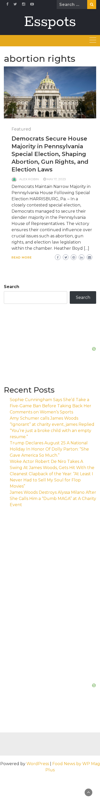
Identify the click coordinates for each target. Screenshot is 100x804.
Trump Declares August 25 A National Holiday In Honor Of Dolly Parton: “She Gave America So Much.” (49, 449)
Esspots (50, 22)
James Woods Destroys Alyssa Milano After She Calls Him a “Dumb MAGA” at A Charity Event (53, 498)
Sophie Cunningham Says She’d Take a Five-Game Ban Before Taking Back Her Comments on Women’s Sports (50, 405)
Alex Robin (29, 179)
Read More (22, 257)
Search (11, 286)
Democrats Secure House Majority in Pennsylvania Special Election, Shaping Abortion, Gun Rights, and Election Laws (50, 154)
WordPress (37, 763)
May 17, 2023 (56, 179)
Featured (21, 129)
